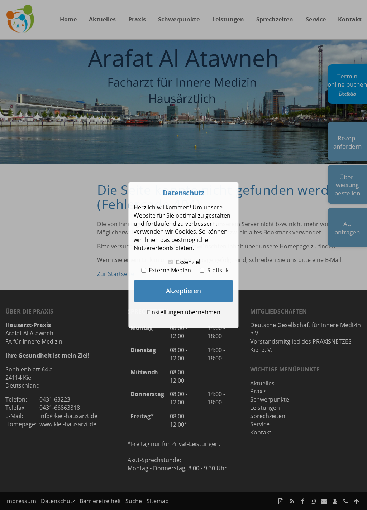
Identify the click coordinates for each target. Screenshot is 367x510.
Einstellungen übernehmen (183, 312)
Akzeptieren (183, 290)
